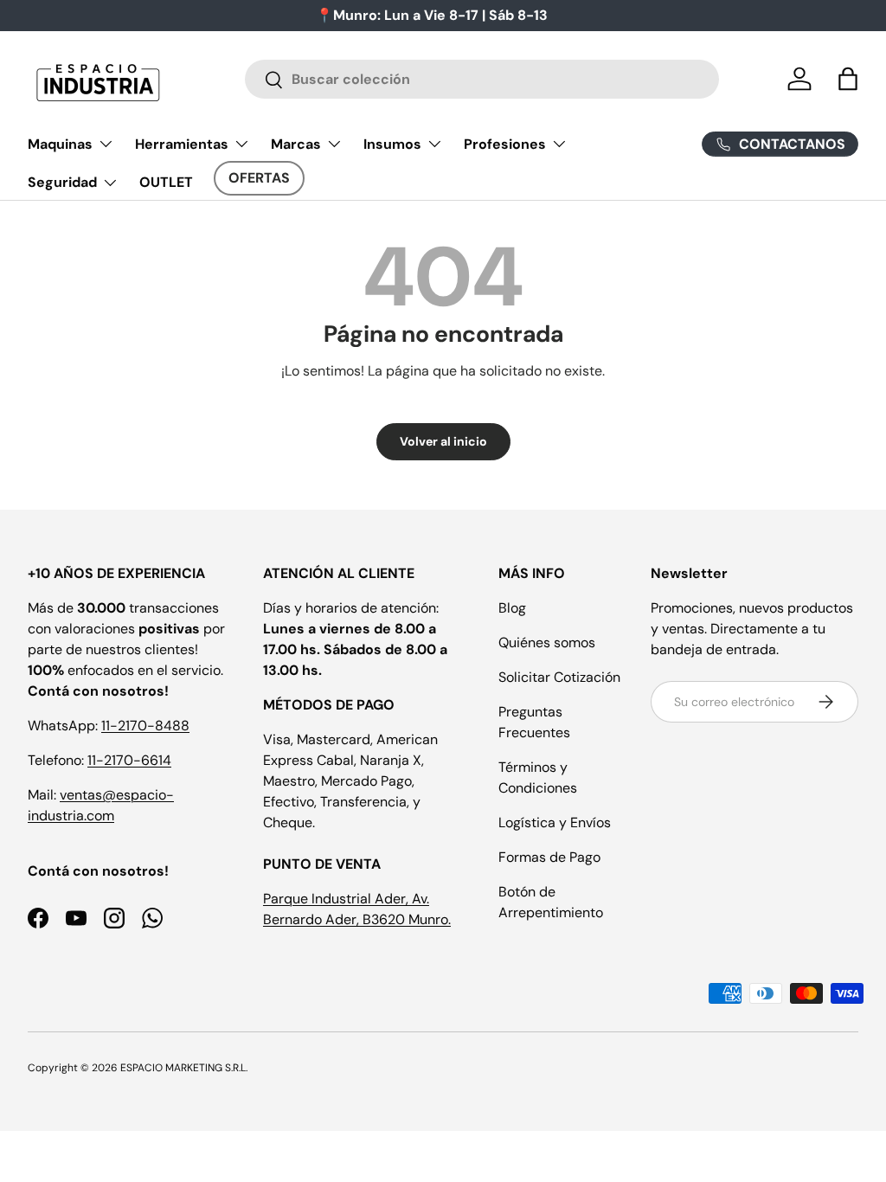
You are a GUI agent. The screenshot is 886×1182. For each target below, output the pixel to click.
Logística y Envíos (554, 822)
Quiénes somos (546, 642)
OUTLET (166, 182)
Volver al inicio (443, 441)
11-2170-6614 (129, 760)
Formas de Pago (549, 857)
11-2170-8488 (145, 725)
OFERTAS (259, 178)
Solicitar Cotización (559, 677)
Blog (512, 608)
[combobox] (482, 79)
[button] (848, 79)
